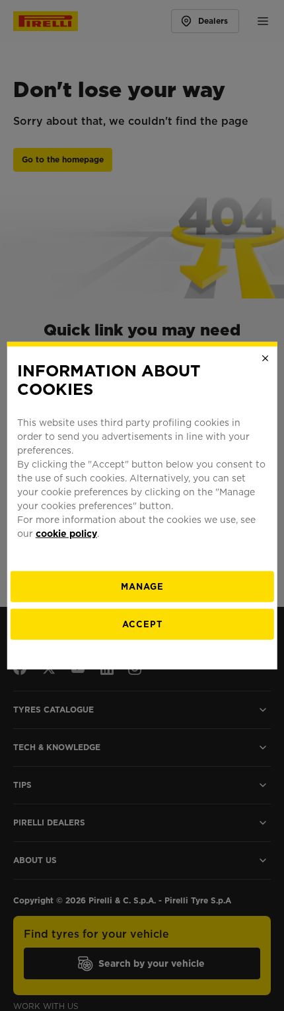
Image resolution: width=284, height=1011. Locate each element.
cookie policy (66, 533)
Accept (142, 624)
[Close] (265, 358)
